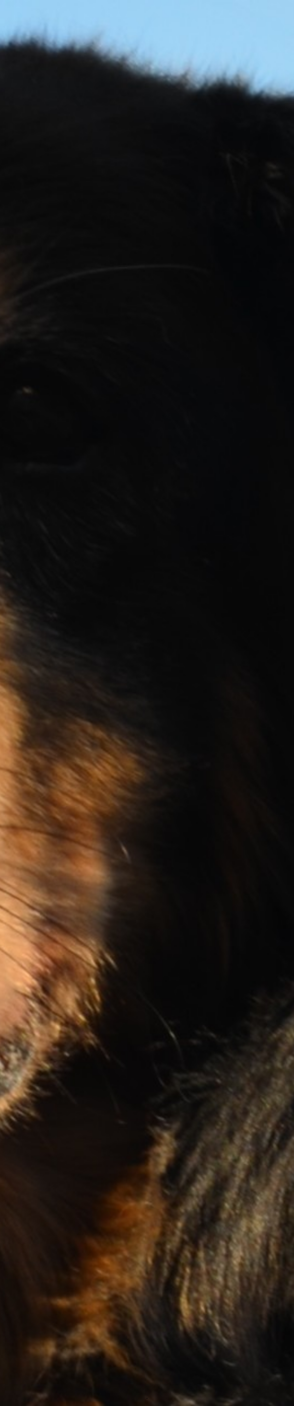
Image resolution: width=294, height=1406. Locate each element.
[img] (147, 703)
